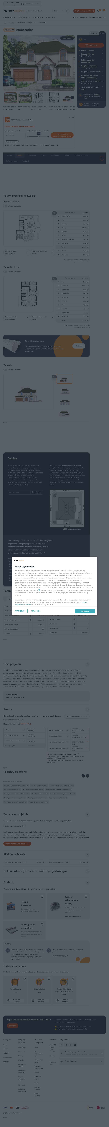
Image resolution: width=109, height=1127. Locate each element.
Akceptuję (85, 611)
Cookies (28, 605)
